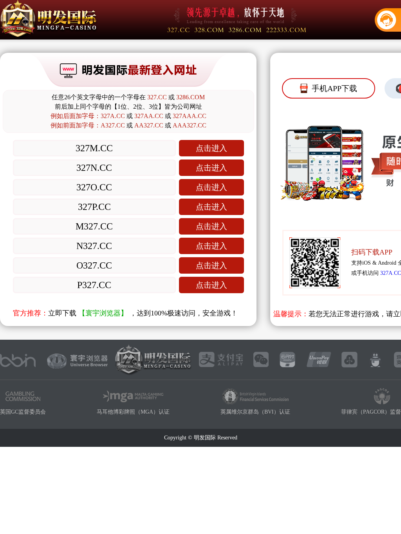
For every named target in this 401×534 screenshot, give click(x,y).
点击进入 (211, 148)
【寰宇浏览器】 (103, 313)
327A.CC (390, 273)
